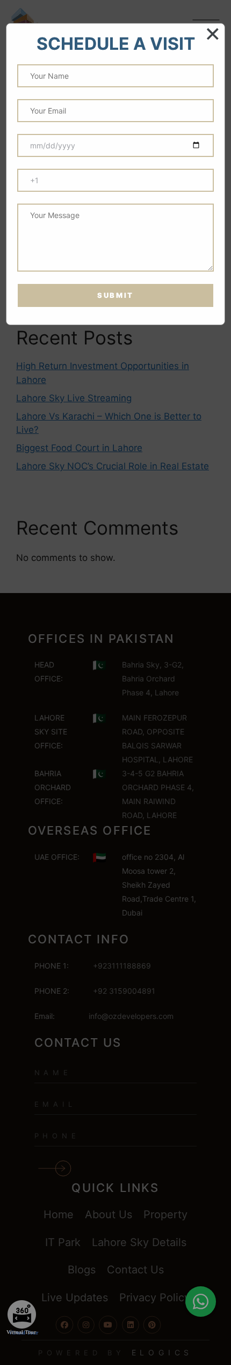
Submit (115, 295)
